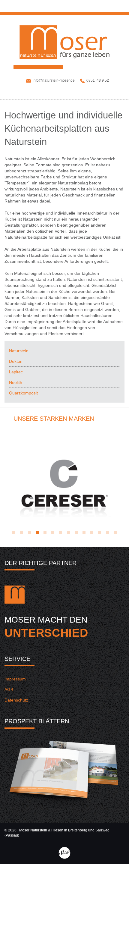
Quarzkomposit (23, 393)
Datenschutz (16, 700)
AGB (8, 689)
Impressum (15, 679)
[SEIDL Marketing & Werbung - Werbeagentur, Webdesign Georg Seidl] (64, 853)
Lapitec (16, 371)
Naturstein (18, 350)
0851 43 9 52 (97, 80)
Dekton (15, 361)
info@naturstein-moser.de (54, 80)
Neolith (15, 382)
